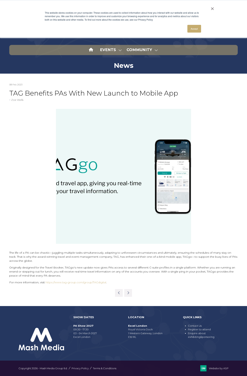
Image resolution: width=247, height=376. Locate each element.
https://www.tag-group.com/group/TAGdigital (76, 282)
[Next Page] (128, 293)
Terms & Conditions (104, 368)
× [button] (212, 7)
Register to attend (199, 329)
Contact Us (195, 325)
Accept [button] (194, 28)
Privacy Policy (80, 368)
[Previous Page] (119, 293)
